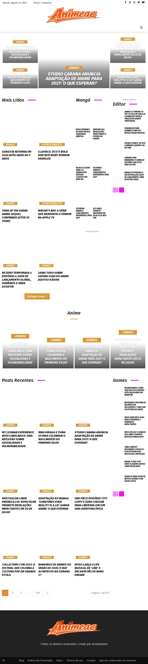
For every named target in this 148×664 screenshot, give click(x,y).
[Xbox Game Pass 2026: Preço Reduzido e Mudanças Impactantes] (118, 421)
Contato (91, 660)
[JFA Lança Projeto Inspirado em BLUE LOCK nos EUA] (101, 195)
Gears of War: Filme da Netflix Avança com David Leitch (134, 478)
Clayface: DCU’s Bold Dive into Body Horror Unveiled (54, 155)
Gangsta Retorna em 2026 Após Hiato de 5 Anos (16, 155)
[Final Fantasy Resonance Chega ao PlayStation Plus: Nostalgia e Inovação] (118, 451)
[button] (141, 28)
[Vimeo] (138, 2)
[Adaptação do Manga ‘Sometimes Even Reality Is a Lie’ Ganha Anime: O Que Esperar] (127, 76)
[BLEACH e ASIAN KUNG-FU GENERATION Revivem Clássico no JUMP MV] (84, 154)
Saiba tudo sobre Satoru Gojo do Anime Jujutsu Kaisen (53, 276)
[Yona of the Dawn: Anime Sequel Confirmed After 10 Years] (19, 185)
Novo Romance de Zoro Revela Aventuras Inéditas (83, 133)
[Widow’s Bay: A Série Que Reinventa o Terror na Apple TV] (55, 185)
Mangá (10, 144)
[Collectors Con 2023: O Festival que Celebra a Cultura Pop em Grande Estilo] (19, 539)
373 (38, 593)
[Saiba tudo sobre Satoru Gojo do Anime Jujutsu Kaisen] (55, 248)
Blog (21, 660)
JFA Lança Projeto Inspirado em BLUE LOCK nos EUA (99, 213)
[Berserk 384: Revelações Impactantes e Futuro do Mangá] (101, 116)
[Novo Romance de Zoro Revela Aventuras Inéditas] (84, 116)
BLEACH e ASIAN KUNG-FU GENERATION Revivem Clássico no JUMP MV (83, 174)
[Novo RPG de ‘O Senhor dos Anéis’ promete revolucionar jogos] (118, 436)
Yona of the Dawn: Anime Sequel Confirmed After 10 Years (15, 216)
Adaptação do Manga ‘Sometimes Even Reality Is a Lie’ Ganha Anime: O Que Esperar (53, 503)
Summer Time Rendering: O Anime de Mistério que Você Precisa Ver (134, 161)
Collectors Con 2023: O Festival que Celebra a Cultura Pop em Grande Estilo (19, 570)
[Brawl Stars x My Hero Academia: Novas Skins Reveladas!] (118, 466)
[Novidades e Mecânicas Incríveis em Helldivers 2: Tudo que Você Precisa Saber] (118, 406)
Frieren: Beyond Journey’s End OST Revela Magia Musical (134, 130)
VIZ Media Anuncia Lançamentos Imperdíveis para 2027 (101, 172)
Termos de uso (74, 660)
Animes (20, 42)
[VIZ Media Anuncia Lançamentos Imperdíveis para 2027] (101, 154)
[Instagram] (130, 2)
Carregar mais (36, 296)
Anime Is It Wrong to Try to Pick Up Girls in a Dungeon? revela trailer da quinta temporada (134, 116)
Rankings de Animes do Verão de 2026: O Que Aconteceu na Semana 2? (54, 570)
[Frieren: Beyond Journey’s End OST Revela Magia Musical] (118, 132)
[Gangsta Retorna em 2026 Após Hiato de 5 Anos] (19, 127)
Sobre (59, 660)
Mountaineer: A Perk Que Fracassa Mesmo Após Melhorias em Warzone (134, 391)
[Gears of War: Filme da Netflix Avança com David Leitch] (118, 480)
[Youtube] (143, 2)
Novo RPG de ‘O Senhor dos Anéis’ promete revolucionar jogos (134, 434)
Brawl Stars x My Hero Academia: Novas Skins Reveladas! (134, 464)
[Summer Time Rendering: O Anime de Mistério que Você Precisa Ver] (118, 162)
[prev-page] (115, 189)
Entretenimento (52, 144)
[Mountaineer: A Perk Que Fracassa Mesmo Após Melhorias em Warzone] (118, 392)
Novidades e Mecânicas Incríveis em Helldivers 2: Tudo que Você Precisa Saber (135, 406)
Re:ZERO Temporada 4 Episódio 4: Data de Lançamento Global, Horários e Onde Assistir (17, 279)
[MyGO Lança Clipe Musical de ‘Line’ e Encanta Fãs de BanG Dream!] (92, 539)
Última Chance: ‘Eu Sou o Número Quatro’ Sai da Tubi (134, 145)
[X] (134, 2)
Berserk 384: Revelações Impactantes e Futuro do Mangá (99, 134)
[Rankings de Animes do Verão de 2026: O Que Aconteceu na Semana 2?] (55, 539)
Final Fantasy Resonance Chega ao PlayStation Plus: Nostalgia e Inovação (134, 450)
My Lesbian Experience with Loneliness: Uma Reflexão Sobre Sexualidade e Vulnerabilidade (18, 439)
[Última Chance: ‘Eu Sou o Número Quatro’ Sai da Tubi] (118, 147)
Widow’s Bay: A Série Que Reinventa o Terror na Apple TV (54, 214)
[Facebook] (125, 2)
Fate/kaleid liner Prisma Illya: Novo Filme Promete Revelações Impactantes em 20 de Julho (19, 505)
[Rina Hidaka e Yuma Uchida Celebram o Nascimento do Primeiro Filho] (20, 76)
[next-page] (121, 189)
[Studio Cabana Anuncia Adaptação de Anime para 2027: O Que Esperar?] (74, 63)
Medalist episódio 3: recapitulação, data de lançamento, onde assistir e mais (134, 176)
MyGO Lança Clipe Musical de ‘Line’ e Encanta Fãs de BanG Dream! (89, 570)
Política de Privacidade (40, 660)
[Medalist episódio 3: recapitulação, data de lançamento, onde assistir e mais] (118, 176)
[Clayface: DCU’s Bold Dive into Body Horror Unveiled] (55, 127)
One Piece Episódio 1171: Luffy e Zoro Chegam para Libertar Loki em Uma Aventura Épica (91, 503)
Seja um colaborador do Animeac (117, 660)
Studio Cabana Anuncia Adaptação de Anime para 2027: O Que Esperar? (91, 437)
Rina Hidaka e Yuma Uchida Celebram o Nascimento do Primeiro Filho (52, 437)
